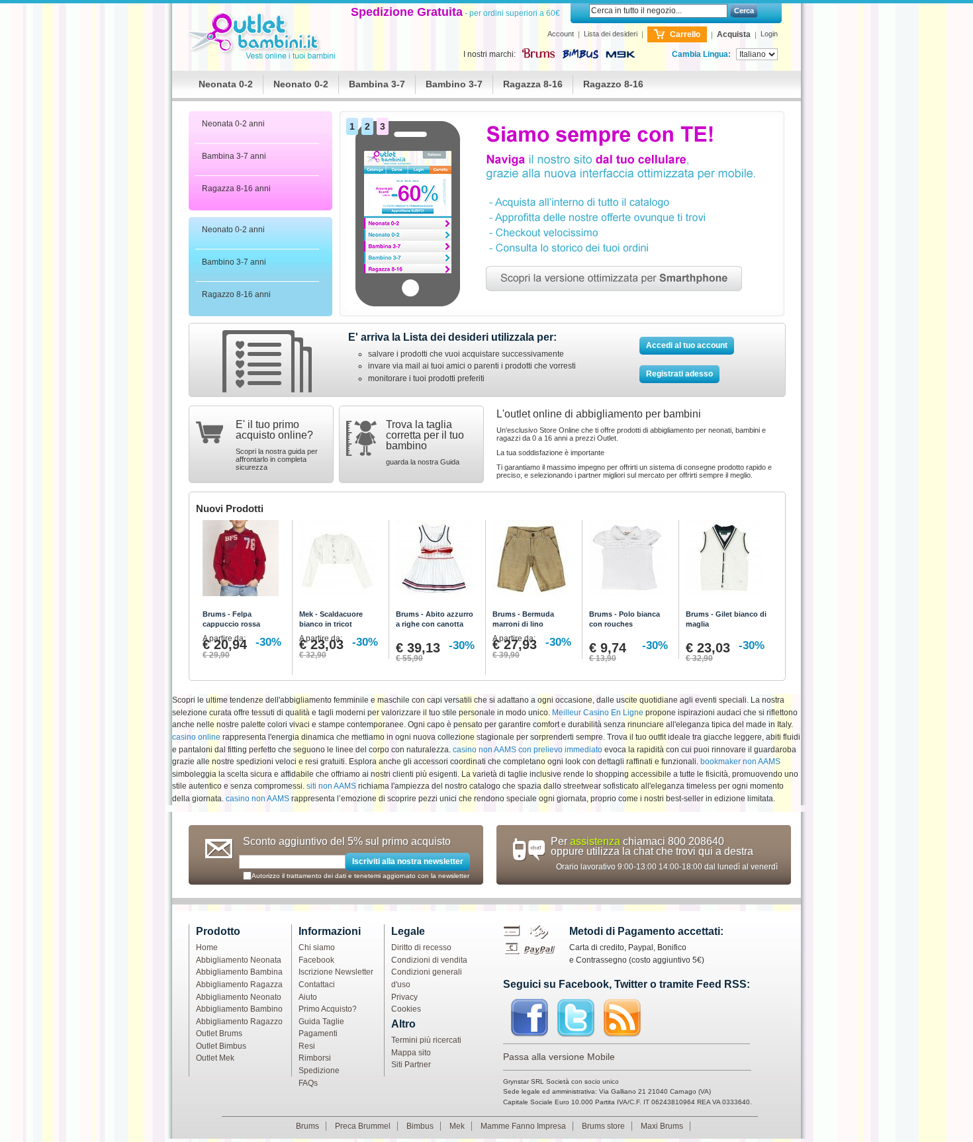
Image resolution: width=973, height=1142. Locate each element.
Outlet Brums (219, 1033)
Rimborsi (315, 1058)
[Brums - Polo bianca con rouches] (630, 561)
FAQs (308, 1083)
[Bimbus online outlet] (581, 54)
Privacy (404, 997)
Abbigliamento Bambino (239, 1009)
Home (207, 947)
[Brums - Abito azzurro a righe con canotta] (437, 561)
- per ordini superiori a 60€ (455, 13)
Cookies (406, 1009)
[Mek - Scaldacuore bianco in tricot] (340, 561)
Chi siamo (317, 947)
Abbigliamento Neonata (238, 960)
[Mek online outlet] (620, 55)
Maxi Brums (662, 1126)
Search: (581, 11)
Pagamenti (318, 1033)
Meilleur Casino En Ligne (597, 712)
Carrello (685, 34)
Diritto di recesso (421, 947)
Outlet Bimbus (221, 1046)
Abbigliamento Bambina (239, 972)
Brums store (603, 1126)
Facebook (316, 960)
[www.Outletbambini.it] (264, 37)
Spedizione (319, 1070)
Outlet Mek (215, 1058)
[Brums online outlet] (538, 53)
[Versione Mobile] (562, 117)
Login (769, 34)
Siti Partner (411, 1064)
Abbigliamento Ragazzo (239, 1021)
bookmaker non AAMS (740, 761)
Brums (307, 1126)
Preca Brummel (363, 1126)
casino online (196, 737)
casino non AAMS (257, 798)
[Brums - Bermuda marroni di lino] (533, 561)
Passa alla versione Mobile (559, 1056)
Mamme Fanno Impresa (523, 1126)
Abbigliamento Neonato (238, 997)
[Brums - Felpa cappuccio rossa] (244, 561)
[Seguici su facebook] (529, 1018)
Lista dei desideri (610, 34)
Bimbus (420, 1126)
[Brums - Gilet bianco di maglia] (727, 561)
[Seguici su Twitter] (576, 1018)
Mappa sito (411, 1052)
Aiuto (308, 997)
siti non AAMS (331, 786)
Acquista (734, 34)
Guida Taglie (321, 1021)
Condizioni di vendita (429, 960)
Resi (307, 1046)
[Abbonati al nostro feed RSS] (622, 1018)
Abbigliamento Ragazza (239, 984)
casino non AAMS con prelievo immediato (527, 749)
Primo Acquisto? (328, 1009)
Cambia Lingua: (701, 54)
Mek (457, 1126)
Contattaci (317, 984)
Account (560, 34)
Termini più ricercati (426, 1040)
